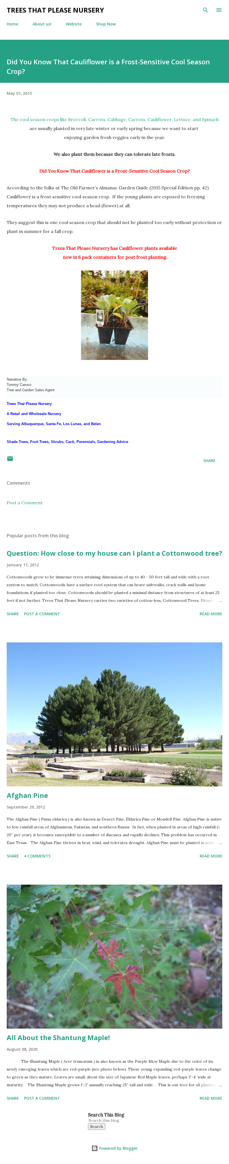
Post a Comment (25, 502)
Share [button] (209, 460)
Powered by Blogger (118, 1148)
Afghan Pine (27, 795)
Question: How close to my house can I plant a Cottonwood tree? (114, 553)
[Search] (205, 10)
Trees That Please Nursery (55, 10)
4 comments (37, 856)
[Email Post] (10, 460)
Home (12, 24)
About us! (42, 24)
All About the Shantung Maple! (58, 1037)
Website (74, 24)
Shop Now (106, 24)
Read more (211, 613)
